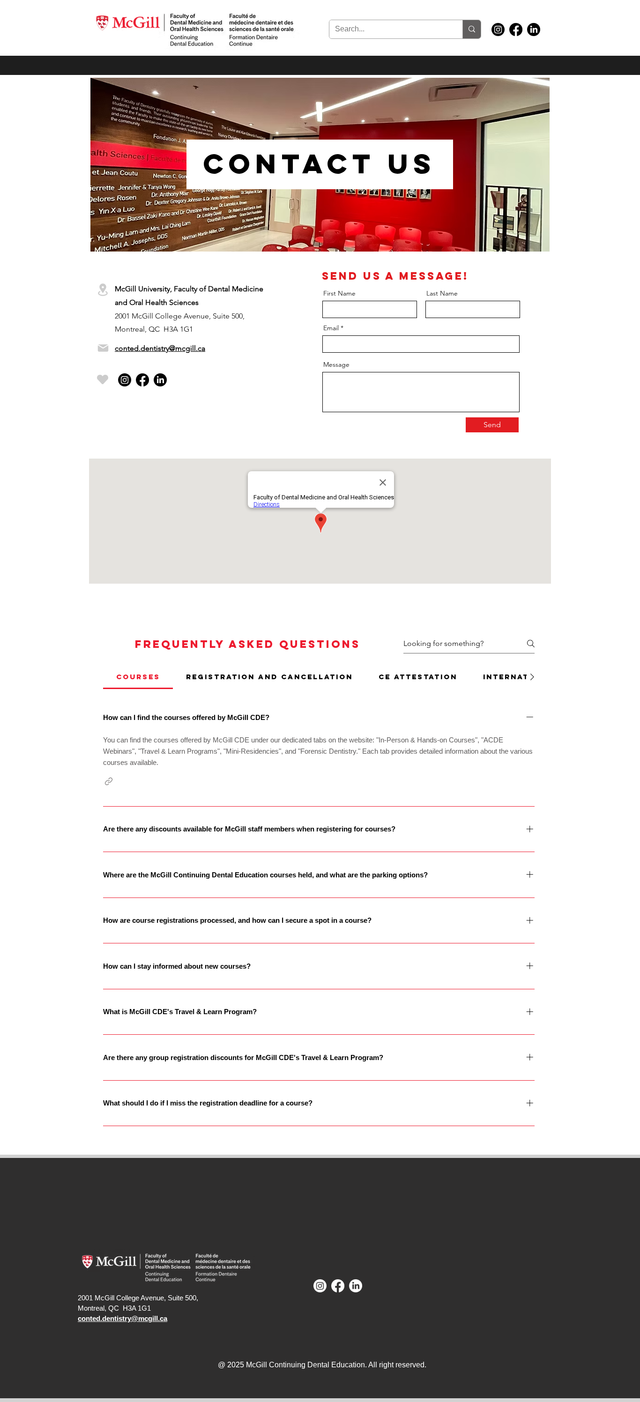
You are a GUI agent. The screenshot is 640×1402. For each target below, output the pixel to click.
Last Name (442, 293)
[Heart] (103, 379)
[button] (108, 781)
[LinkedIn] (533, 29)
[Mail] (103, 348)
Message (336, 364)
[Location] (103, 289)
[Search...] (471, 29)
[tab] (138, 677)
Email (331, 328)
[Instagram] (498, 29)
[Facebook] (515, 29)
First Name (339, 293)
